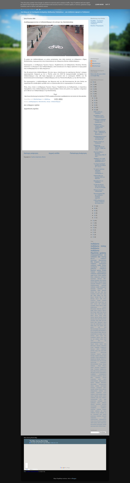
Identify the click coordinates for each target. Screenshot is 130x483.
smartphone (93, 337)
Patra (101, 312)
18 (93, 225)
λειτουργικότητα (94, 399)
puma (97, 335)
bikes (96, 322)
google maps (103, 325)
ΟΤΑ (101, 360)
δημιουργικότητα (102, 380)
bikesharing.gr (96, 63)
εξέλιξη (92, 385)
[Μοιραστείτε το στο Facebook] (60, 99)
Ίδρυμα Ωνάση (94, 344)
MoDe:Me (99, 308)
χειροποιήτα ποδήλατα (98, 426)
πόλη (95, 421)
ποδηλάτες (99, 416)
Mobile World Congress (96, 310)
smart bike (103, 335)
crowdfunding (98, 323)
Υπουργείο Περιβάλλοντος (100, 369)
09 (93, 82)
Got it (107, 4)
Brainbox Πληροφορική (97, 25)
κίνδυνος (104, 389)
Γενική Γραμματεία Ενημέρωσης (98, 347)
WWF (100, 320)
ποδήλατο (95, 248)
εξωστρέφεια (103, 385)
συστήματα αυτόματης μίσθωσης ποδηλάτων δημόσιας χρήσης (98, 268)
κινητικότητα (99, 392)
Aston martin (103, 293)
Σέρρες (92, 367)
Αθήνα (96, 282)
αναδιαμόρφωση (33, 101)
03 (95, 102)
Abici (105, 292)
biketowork (100, 322)
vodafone (97, 339)
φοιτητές (104, 290)
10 (93, 84)
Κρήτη (105, 355)
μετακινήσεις (93, 401)
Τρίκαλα (93, 272)
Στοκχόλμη (97, 367)
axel (103, 320)
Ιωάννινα (104, 354)
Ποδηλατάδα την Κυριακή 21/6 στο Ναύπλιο (99, 177)
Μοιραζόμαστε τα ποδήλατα (98, 181)
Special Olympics (98, 317)
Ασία (105, 344)
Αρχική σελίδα (54, 153)
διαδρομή (97, 382)
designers (97, 262)
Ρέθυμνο (104, 365)
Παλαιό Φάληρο (102, 364)
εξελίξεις (97, 385)
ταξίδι (92, 422)
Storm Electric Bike (102, 318)
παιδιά (99, 265)
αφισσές (104, 375)
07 (95, 206)
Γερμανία (100, 282)
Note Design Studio (95, 312)
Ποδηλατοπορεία (95, 285)
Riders (92, 315)
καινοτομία (93, 260)
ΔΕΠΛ (98, 349)
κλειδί (97, 394)
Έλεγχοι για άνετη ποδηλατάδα (98, 190)
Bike (92, 262)
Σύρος (92, 369)
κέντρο (48, 101)
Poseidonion (100, 313)
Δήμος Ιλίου (98, 350)
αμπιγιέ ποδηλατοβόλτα (101, 372)
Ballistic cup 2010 (101, 295)
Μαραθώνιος (93, 359)
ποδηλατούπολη (102, 419)
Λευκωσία (93, 283)
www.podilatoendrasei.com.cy (97, 342)
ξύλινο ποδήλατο (101, 402)
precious (92, 335)
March (97, 305)
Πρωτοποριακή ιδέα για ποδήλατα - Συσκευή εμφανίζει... (99, 196)
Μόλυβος (98, 359)
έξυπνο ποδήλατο (98, 258)
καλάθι (97, 287)
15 (93, 96)
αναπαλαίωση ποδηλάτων (96, 375)
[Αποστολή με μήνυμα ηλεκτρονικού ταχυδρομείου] (55, 99)
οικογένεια (98, 404)
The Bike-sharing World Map (32, 471)
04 (95, 105)
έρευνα (101, 370)
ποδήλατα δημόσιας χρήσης (98, 251)
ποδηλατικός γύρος (98, 417)
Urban (97, 320)
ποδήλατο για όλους (100, 411)
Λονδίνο (97, 357)
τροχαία (102, 422)
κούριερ (104, 394)
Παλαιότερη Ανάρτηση (78, 153)
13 (93, 91)
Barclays (100, 278)
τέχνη (99, 290)
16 (93, 220)
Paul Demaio (103, 280)
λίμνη (100, 397)
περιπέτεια (93, 409)
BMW (95, 295)
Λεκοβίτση (93, 357)
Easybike (97, 280)
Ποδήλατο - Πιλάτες (96, 365)
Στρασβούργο (103, 367)
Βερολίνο (99, 345)
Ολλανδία (104, 360)
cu (102, 323)
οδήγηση (92, 404)
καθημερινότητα (94, 390)
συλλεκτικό (98, 421)
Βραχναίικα (103, 345)
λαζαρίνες (104, 397)
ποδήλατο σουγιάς (95, 412)
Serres (96, 315)
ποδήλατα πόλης (98, 246)
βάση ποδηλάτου (95, 377)
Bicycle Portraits (95, 297)
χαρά (92, 426)
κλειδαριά (100, 394)
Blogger (74, 478)
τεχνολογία (93, 278)
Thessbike (93, 320)
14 (93, 93)
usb (93, 339)
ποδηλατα (104, 416)
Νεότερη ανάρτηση (31, 153)
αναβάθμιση (93, 374)
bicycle (95, 275)
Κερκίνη (101, 355)
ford (98, 325)
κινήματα (92, 392)
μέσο (101, 399)
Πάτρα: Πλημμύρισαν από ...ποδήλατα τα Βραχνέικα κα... (100, 133)
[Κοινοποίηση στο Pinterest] (62, 99)
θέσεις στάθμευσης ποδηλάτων (98, 277)
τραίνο (99, 422)
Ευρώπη (99, 354)
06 (95, 109)
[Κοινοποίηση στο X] (58, 99)
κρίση (97, 397)
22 (93, 234)
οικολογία (104, 404)
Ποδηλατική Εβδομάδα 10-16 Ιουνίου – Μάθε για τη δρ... (99, 147)
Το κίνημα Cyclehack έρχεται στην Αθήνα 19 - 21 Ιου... (100, 165)
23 (93, 237)
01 (95, 98)
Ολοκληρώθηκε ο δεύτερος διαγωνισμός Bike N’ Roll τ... (100, 154)
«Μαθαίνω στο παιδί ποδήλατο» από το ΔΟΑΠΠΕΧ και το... (100, 160)
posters (104, 334)
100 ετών (97, 292)
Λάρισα (104, 282)
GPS (96, 302)
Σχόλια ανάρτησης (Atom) (38, 157)
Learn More (99, 4)
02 (95, 100)
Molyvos (104, 310)
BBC (92, 295)
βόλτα (99, 379)
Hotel (103, 302)
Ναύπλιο (103, 359)
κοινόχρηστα (103, 287)
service (92, 282)
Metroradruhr (93, 308)
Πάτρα (99, 275)
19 (93, 227)
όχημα (104, 426)
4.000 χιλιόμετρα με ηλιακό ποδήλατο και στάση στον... (99, 202)
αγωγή (104, 370)
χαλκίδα (104, 424)
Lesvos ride (97, 303)
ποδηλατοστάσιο (94, 419)
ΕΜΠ (105, 350)
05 (95, 107)
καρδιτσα (101, 390)
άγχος (92, 370)
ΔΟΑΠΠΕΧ (103, 349)
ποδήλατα (95, 244)
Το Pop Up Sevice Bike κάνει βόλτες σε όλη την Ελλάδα (99, 186)
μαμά (105, 399)
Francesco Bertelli (95, 300)
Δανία (102, 350)
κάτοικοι (96, 389)
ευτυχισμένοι (99, 387)
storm (102, 337)
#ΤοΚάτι (92, 292)
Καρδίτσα (97, 355)
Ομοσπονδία (93, 362)
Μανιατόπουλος (102, 357)
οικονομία (93, 288)
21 (93, 232)
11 (93, 86)
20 (93, 230)
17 (93, 223)
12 (93, 89)
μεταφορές (100, 401)
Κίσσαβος (93, 355)
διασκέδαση (103, 382)
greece (92, 327)
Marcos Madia (103, 305)
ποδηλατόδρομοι (55, 101)
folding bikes (94, 325)
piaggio (100, 334)
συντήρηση (103, 421)
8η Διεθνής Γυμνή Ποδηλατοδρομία (99, 116)
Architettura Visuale (95, 293)
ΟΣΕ (98, 360)
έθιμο (95, 370)
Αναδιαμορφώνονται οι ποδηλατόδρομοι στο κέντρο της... (100, 138)
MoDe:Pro (104, 308)
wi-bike (101, 339)
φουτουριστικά (94, 424)
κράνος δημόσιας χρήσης (96, 395)
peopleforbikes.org (95, 334)
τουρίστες (95, 422)
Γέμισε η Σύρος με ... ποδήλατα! (99, 142)
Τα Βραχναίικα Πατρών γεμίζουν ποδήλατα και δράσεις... (99, 127)
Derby (104, 298)
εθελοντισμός (93, 384)
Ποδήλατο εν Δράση (101, 283)
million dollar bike (102, 332)
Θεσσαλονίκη (42, 101)
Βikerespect (93, 345)
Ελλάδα (104, 270)
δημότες (92, 382)
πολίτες (104, 265)
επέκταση (93, 387)
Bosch (97, 298)
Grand (99, 302)
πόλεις (92, 421)
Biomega (92, 298)
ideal (92, 332)
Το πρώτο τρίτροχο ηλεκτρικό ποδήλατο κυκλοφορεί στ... (99, 171)
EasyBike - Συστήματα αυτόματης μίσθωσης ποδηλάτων (97, 22)
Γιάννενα (92, 349)
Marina (94, 61)
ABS (102, 292)
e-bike (104, 323)
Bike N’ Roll (103, 297)
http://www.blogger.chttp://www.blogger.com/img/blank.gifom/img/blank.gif (98, 330)
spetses (98, 337)
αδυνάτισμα (93, 372)
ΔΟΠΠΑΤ (93, 350)
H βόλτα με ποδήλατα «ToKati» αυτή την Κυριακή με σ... (100, 121)
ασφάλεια (104, 275)
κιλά (105, 390)
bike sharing (102, 257)
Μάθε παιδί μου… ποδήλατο (99, 112)
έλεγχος (98, 370)
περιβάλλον (103, 407)
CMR (101, 298)
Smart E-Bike (102, 315)
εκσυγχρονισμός (102, 384)
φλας (105, 422)
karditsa (95, 332)
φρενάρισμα (99, 424)
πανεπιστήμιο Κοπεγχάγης (98, 405)
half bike (102, 327)
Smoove (92, 317)
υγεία (92, 275)
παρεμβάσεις (93, 407)
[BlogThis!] (57, 99)
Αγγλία (101, 344)
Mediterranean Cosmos (98, 307)
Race (105, 313)
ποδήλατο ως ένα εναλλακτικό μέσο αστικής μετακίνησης (98, 414)
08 (95, 208)
